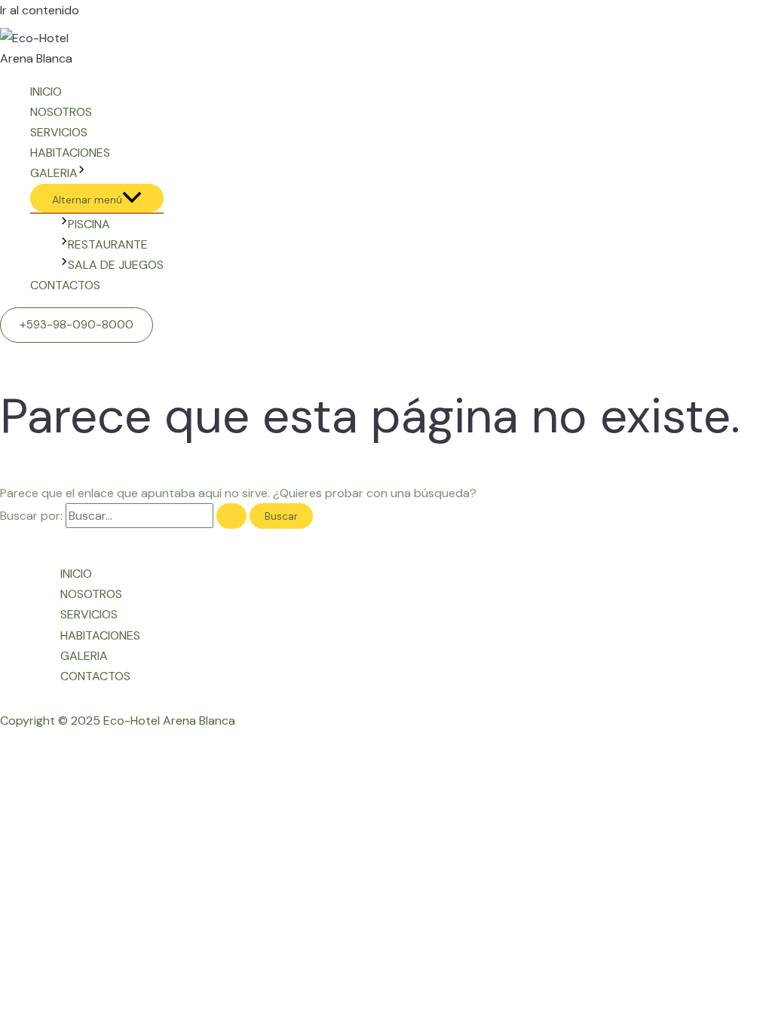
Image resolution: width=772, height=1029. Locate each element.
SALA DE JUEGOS (116, 265)
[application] (81, 173)
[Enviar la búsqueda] (231, 516)
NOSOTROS (61, 112)
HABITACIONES (70, 152)
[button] (76, 325)
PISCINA (89, 224)
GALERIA (54, 173)
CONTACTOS (65, 285)
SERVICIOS (58, 132)
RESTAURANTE (108, 244)
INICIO (46, 91)
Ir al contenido (39, 10)
